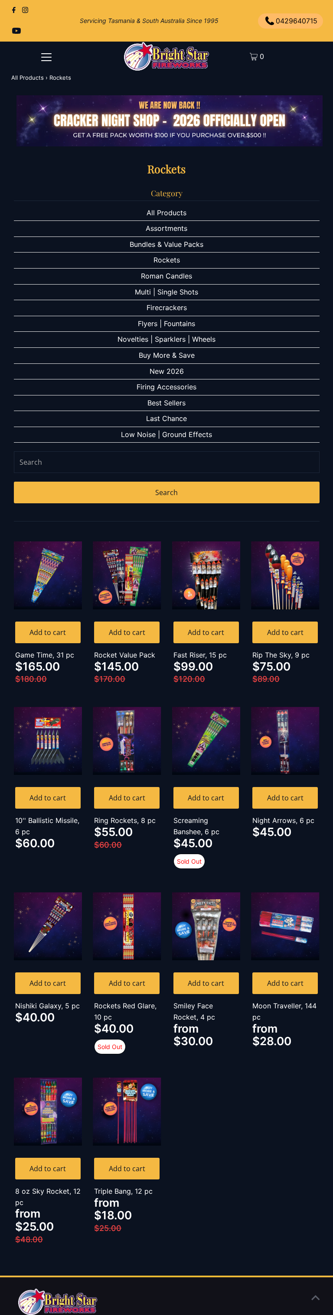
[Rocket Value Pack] (127, 575)
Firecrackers (167, 307)
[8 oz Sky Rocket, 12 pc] (48, 1112)
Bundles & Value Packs (166, 244)
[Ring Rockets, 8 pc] (127, 741)
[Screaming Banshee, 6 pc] (206, 741)
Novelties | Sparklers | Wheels (166, 339)
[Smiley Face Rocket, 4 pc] (206, 926)
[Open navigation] (46, 57)
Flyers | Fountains (166, 323)
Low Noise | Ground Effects (166, 434)
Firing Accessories (166, 386)
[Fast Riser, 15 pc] (206, 575)
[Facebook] (14, 10)
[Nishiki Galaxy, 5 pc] (48, 926)
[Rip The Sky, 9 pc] (285, 575)
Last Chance (166, 418)
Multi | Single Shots (166, 292)
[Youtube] (16, 31)
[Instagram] (25, 10)
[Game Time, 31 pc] (48, 575)
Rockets (166, 260)
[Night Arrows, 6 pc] (285, 741)
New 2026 (167, 371)
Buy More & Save (167, 355)
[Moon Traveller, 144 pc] (285, 926)
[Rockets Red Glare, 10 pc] (127, 926)
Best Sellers (166, 402)
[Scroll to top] (315, 1297)
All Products (27, 77)
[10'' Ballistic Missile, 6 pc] (48, 741)
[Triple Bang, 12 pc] (127, 1112)
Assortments (166, 228)
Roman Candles (166, 276)
